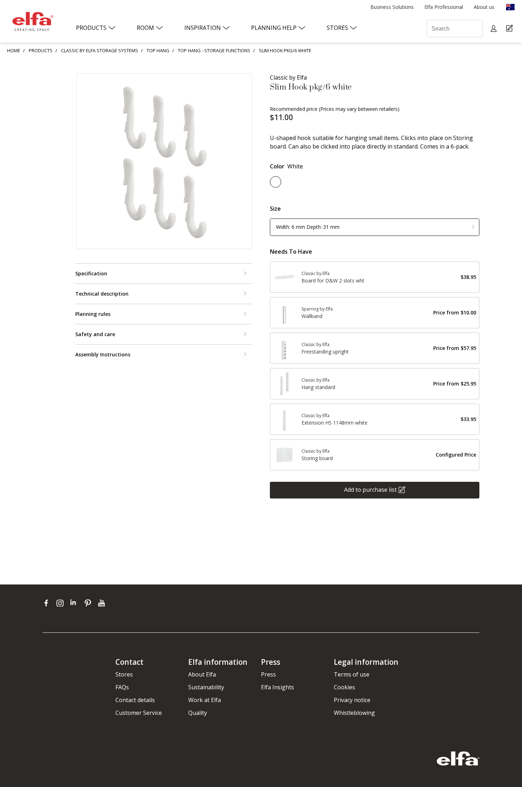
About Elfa (202, 674)
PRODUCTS (41, 50)
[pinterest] (89, 603)
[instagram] (61, 603)
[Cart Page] (510, 29)
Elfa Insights (277, 687)
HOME (13, 50)
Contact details (135, 700)
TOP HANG (158, 50)
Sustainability (206, 687)
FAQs (122, 687)
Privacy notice (352, 700)
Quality (197, 713)
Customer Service (138, 713)
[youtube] (102, 603)
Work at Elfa (204, 700)
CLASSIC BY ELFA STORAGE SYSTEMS (99, 50)
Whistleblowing (354, 713)
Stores (124, 674)
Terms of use (351, 674)
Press (268, 674)
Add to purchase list (370, 489)
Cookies (344, 687)
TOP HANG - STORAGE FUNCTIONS (214, 50)
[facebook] (48, 603)
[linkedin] (75, 603)
